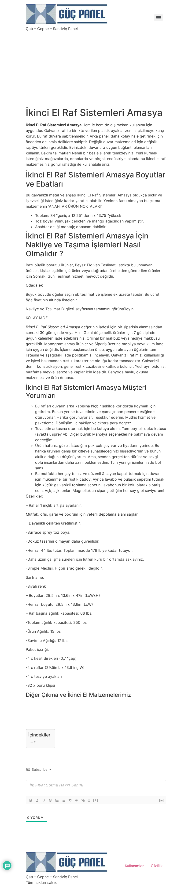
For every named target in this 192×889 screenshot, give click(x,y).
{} (89, 800)
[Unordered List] (63, 800)
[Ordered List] (57, 800)
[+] (95, 800)
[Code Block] (76, 800)
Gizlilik (157, 865)
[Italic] (37, 800)
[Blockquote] (70, 800)
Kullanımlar (134, 865)
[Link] (83, 800)
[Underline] (44, 800)
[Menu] (158, 17)
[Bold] (30, 800)
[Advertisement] (96, 66)
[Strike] (50, 800)
